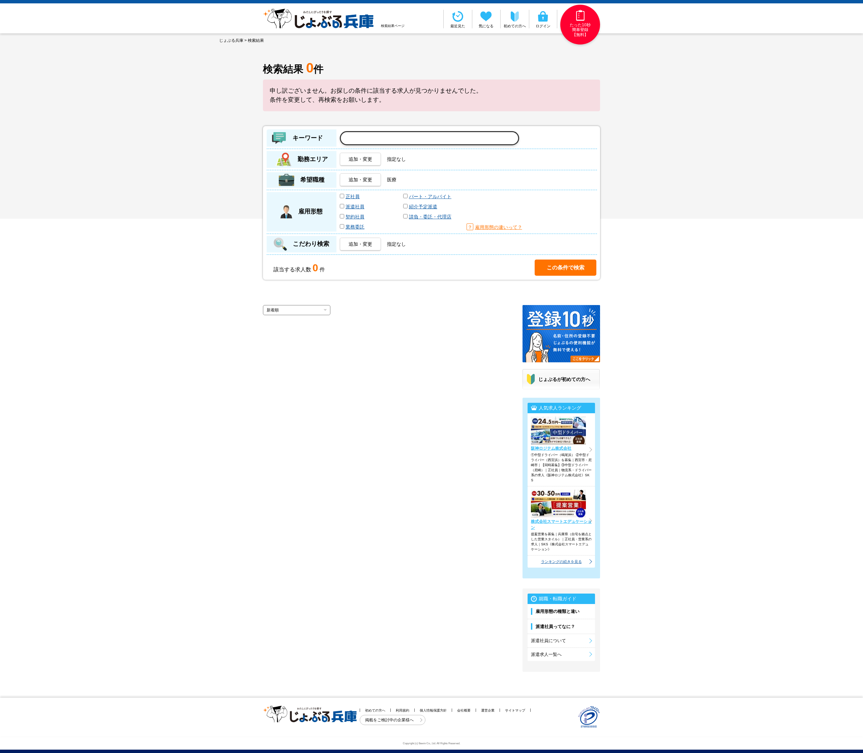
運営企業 (488, 710)
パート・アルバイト (430, 196)
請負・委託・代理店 (430, 216)
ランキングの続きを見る (561, 562)
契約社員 (355, 216)
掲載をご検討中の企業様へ (390, 720)
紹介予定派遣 (423, 206)
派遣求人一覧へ (546, 654)
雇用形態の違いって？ (498, 227)
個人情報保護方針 (433, 710)
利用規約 (402, 710)
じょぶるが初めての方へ (564, 379)
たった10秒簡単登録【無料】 (580, 30)
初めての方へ (515, 26)
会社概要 (464, 710)
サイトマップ (515, 710)
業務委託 (355, 227)
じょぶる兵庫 (231, 40)
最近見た (457, 26)
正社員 (353, 196)
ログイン (543, 26)
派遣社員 (355, 206)
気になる (486, 26)
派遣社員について (548, 640)
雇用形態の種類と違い (557, 611)
